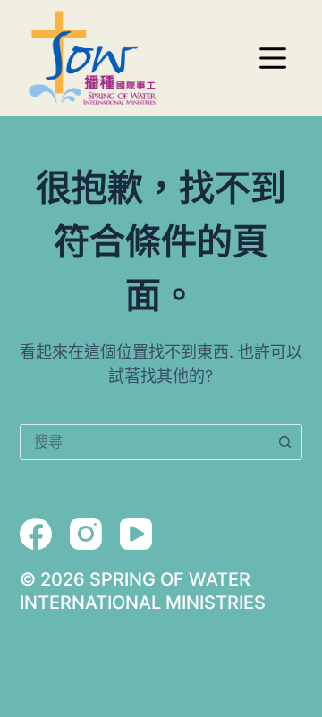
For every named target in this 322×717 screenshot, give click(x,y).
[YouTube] (136, 534)
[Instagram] (86, 534)
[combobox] (144, 442)
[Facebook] (36, 534)
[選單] (272, 58)
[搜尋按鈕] (284, 442)
